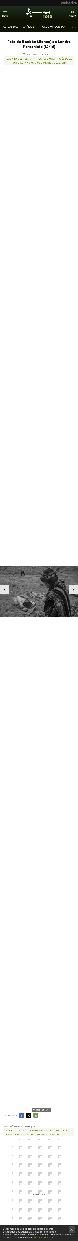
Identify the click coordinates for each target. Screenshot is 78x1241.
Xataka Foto (39, 13)
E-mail (35, 1115)
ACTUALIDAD (10, 26)
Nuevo (72, 15)
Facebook (21, 1115)
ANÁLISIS (28, 26)
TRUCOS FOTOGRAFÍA (52, 26)
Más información (43, 1237)
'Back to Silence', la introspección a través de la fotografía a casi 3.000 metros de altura (39, 60)
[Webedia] (69, 3)
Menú (5, 15)
